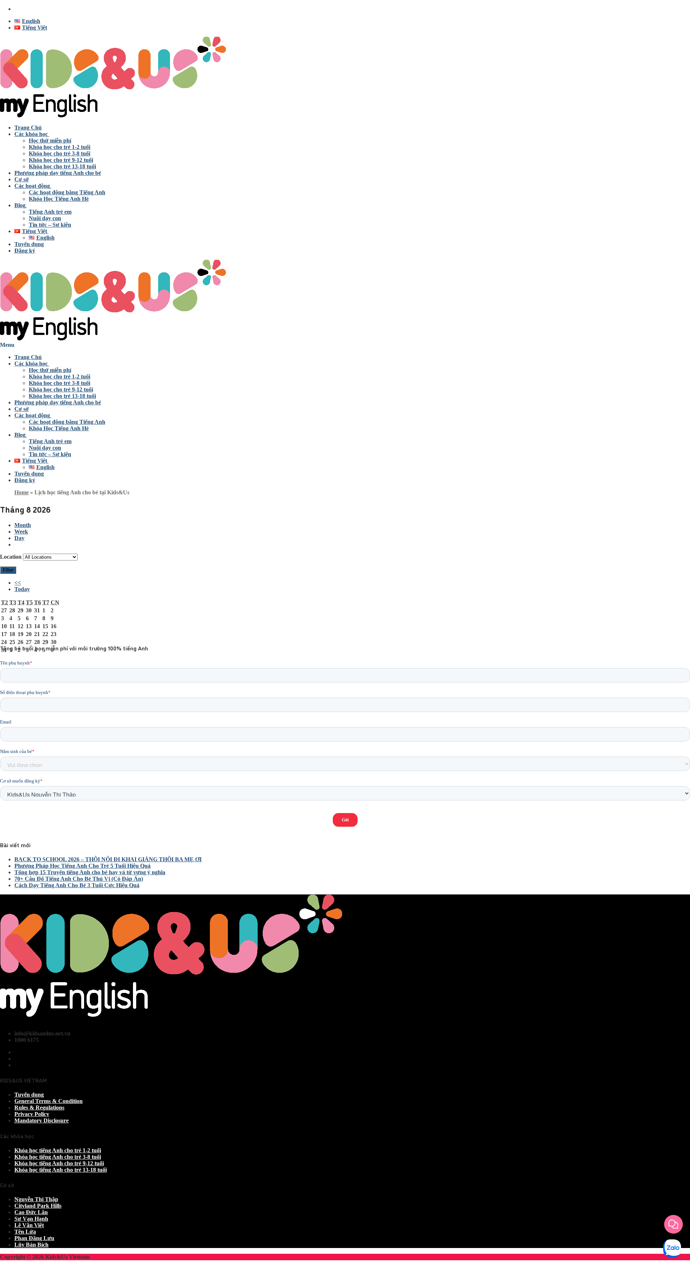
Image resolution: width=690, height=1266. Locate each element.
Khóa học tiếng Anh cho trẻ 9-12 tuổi (59, 1163)
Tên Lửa (25, 1232)
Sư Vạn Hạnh (31, 1219)
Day (19, 538)
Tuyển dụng (29, 1095)
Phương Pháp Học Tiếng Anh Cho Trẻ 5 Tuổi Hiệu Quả (82, 866)
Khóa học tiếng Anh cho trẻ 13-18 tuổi (60, 1170)
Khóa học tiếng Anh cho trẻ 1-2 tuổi (57, 1150)
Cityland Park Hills (37, 1206)
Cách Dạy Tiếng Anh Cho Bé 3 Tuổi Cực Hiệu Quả (76, 885)
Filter (9, 570)
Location (11, 557)
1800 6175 (26, 9)
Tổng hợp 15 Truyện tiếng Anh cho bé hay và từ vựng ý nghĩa (89, 872)
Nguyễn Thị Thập (36, 1199)
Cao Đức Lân (31, 1212)
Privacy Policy (31, 1114)
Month (22, 525)
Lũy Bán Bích (31, 1245)
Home (21, 492)
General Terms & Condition (48, 1101)
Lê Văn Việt (29, 1225)
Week (21, 531)
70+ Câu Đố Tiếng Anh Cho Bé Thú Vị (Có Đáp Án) (78, 879)
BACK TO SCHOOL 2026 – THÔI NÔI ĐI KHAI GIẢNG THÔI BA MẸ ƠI (108, 859)
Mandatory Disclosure (41, 1120)
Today (22, 589)
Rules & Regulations (39, 1107)
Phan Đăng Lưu (34, 1238)
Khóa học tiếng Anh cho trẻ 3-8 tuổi (57, 1157)
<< (17, 583)
